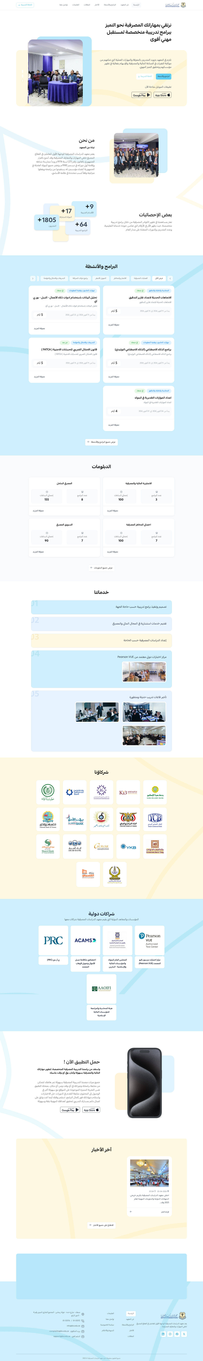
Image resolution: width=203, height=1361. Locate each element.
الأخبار (97, 5)
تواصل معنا (63, 5)
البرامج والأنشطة (110, 5)
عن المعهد (125, 5)
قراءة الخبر (165, 1212)
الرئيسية (136, 5)
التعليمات (75, 5)
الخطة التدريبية (26, 5)
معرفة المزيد (113, 325)
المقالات (87, 5)
